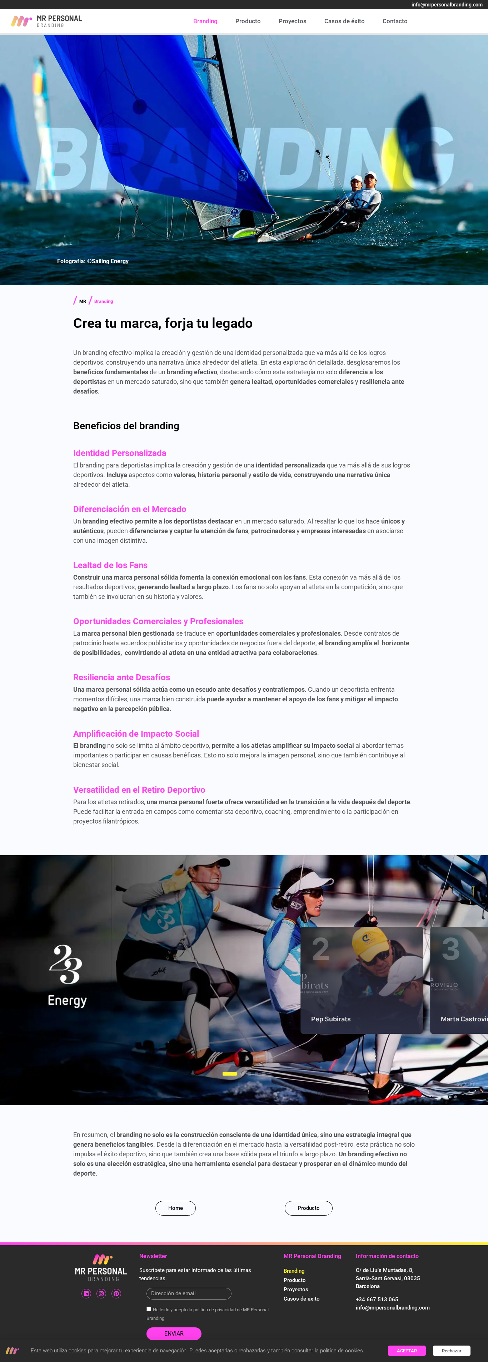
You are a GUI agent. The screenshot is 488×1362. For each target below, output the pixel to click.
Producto (248, 21)
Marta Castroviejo (339, 1019)
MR (82, 301)
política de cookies (341, 1350)
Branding (205, 21)
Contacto (395, 21)
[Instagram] (101, 1293)
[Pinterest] (116, 1293)
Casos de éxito (344, 21)
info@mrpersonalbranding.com (447, 4)
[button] (224, 1074)
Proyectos (293, 21)
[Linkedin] (86, 1293)
